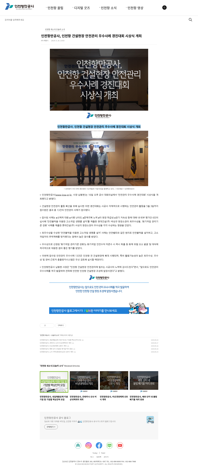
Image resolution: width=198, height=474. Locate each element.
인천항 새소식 (44, 335)
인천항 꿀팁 (55, 7)
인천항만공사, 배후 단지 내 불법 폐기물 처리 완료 (56, 349)
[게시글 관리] (51, 325)
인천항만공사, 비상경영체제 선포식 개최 (53, 346)
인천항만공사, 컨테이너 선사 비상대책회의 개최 (55, 343)
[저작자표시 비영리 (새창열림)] (68, 325)
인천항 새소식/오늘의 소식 (55, 29)
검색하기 (190, 19)
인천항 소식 (109, 7)
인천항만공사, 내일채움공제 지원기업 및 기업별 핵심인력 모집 (60, 340)
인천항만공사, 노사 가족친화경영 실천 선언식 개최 (56, 352)
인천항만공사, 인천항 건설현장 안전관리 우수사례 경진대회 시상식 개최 (91, 35)
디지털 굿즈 (82, 7)
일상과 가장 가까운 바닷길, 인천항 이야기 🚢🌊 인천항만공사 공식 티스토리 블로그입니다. (80, 421)
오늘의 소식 (55, 335)
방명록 (98, 457)
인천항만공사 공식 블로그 (57, 417)
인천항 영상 (135, 7)
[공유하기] (48, 325)
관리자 (106, 457)
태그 (92, 457)
